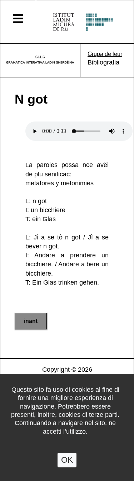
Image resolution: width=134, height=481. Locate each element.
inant (31, 321)
